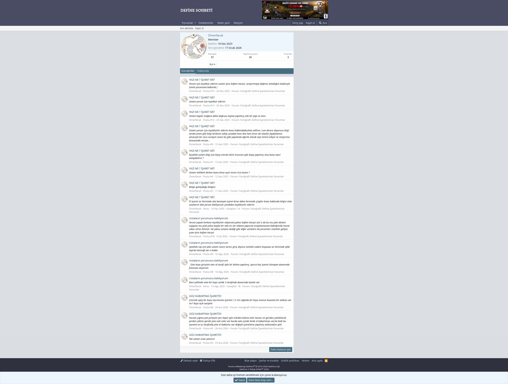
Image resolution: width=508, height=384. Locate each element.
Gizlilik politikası (290, 360)
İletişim (238, 23)
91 (212, 57)
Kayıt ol (199, 28)
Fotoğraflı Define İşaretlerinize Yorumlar (262, 91)
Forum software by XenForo (254, 366)
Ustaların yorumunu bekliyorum (208, 218)
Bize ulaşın (251, 360)
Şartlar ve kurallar (269, 360)
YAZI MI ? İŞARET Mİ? (202, 79)
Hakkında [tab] (203, 71)
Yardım (305, 360)
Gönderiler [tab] (187, 71)
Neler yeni (223, 23)
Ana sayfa (317, 360)
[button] (195, 23)
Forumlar (187, 23)
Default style (190, 360)
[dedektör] (295, 10)
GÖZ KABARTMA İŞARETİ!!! (205, 296)
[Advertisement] (311, 72)
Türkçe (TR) (208, 360)
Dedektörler (206, 23)
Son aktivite (186, 28)
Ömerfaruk (195, 91)
